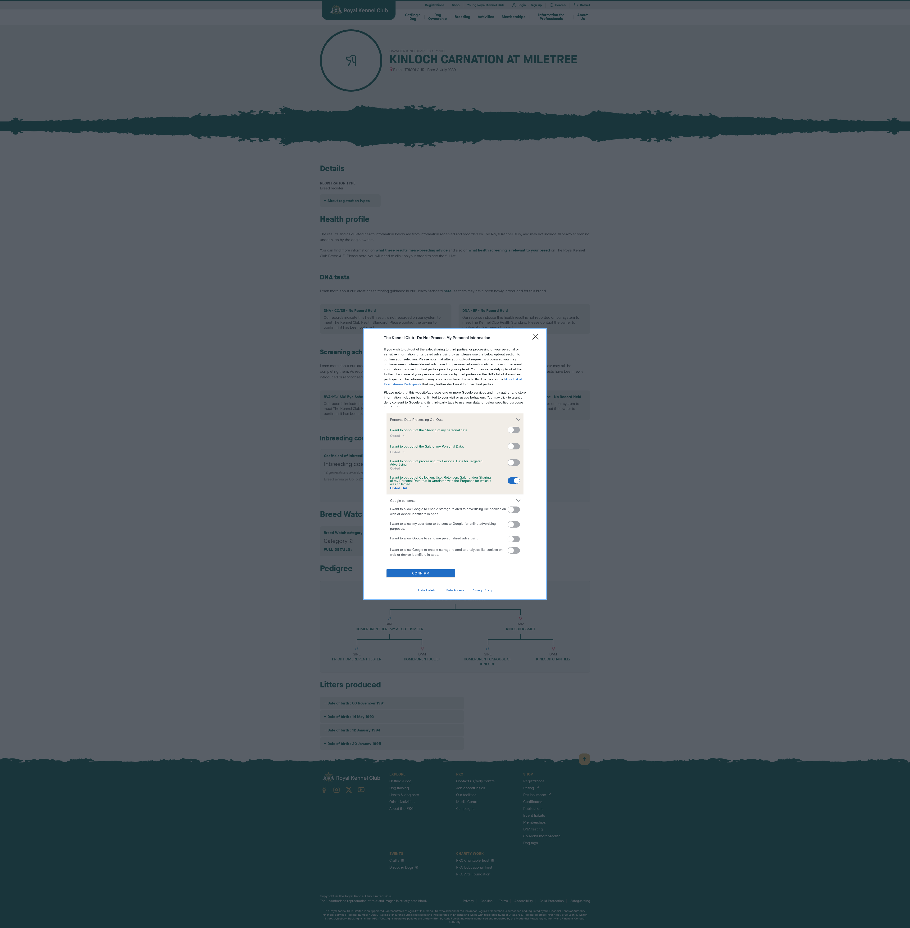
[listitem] (455, 419)
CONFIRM (421, 573)
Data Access (455, 590)
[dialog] (455, 464)
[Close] (536, 338)
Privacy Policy (482, 590)
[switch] (514, 430)
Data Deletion (428, 590)
